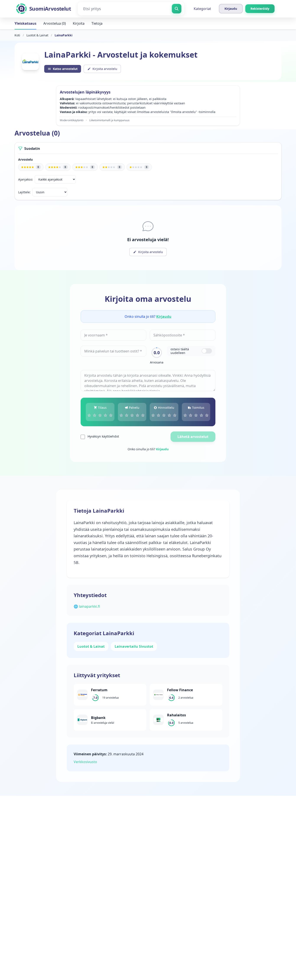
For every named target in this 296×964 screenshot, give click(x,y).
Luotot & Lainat (37, 35)
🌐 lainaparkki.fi (87, 606)
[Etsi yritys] (176, 8)
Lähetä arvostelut (192, 436)
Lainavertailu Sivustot (134, 646)
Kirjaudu (163, 316)
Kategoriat (202, 8)
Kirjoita (79, 23)
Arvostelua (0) (54, 23)
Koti (17, 35)
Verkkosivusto (85, 761)
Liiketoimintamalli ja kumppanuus (109, 120)
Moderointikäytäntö (71, 120)
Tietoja (96, 23)
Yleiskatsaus (25, 23)
